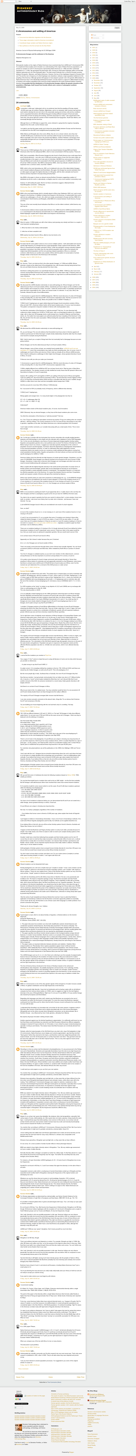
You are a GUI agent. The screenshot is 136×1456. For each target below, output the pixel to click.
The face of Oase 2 (99, 251)
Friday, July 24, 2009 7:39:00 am (30, 1347)
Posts (94, 35)
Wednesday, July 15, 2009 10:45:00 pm (32, 216)
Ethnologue (91, 1417)
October (96, 85)
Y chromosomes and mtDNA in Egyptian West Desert (102, 205)
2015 (94, 63)
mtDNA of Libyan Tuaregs (100, 144)
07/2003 (43, 1416)
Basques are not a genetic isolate (103, 224)
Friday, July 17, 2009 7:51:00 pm (30, 707)
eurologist (23, 106)
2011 (93, 73)
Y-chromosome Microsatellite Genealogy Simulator (66, 1441)
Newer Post (20, 1377)
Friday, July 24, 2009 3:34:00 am (30, 1231)
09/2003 (22, 1418)
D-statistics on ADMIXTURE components (101, 1402)
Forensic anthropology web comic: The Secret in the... (103, 254)
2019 (94, 52)
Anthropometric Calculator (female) (61, 1436)
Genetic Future (92, 1436)
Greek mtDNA (55, 1419)
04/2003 (27, 1416)
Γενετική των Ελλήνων (97, 1394)
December (97, 80)
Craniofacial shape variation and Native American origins (35, 43)
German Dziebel (25, 191)
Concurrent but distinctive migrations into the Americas (35, 37)
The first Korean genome (100, 117)
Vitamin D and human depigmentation (104, 172)
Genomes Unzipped (93, 1438)
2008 (94, 277)
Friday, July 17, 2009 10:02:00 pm (30, 769)
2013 (94, 68)
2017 (94, 58)
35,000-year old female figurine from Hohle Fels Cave (104, 169)
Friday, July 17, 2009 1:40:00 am (30, 567)
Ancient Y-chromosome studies (97, 1411)
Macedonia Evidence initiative (102, 135)
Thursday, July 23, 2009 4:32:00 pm (30, 1043)
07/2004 (43, 1419)
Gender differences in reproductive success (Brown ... (103, 212)
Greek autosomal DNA (57, 1421)
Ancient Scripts (92, 1413)
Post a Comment (23, 1369)
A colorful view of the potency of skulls (62, 1401)
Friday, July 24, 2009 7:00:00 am (30, 1320)
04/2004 (27, 1419)
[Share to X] (23, 95)
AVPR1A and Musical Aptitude (102, 147)
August (96, 90)
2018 (94, 55)
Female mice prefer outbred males (103, 137)
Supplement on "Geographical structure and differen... (102, 247)
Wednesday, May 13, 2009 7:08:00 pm (31, 187)
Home (51, 1377)
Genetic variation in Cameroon (102, 194)
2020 (94, 50)
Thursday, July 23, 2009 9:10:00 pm (30, 1110)
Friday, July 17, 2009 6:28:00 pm (30, 649)
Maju (21, 147)
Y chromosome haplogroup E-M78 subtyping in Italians (103, 179)
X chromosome (35, 97)
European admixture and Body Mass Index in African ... (104, 127)
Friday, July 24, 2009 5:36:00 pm (30, 1365)
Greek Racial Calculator (58, 1440)
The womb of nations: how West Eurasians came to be (67, 1396)
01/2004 (42, 1418)
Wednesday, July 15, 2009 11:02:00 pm (31, 237)
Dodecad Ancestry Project (98, 1400)
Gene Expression (93, 1434)
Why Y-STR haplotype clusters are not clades (64, 1412)
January (96, 274)
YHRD (89, 1424)
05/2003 (32, 1416)
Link (17, 90)
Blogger (71, 1452)
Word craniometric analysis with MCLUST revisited (66, 1399)
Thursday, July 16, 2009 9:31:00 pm (30, 431)
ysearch (90, 1426)
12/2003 (37, 1418)
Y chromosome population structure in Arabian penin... (103, 131)
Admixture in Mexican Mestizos (102, 166)
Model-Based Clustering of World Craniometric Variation (67, 1397)
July (95, 93)
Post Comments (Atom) (54, 1382)
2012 (94, 70)
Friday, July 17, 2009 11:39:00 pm (30, 858)
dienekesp (19, 1444)
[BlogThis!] (21, 95)
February (97, 271)
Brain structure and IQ (99, 108)
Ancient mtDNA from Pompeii (101, 111)
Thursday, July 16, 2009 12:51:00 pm (31, 278)
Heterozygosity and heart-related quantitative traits (103, 114)
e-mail (27, 1442)
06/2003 (37, 1416)
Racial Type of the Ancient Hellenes (61, 1414)
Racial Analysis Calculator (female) (61, 1432)
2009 (94, 78)
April (95, 266)
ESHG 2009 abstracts (99, 187)
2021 (94, 47)
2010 (94, 75)
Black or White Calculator (58, 1438)
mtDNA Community (93, 1422)
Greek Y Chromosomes (58, 1417)
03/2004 (22, 1419)
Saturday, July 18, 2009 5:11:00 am (30, 908)
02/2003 (17, 1416)
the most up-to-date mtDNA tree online (45, 523)
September (97, 88)
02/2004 (17, 1419)
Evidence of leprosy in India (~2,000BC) (101, 121)
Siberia (28, 97)
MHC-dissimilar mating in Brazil (102, 124)
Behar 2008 (71, 775)
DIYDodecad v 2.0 (56, 1429)
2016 (94, 60)
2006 (94, 282)
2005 (94, 285)
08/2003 (17, 1418)
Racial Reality (92, 1445)
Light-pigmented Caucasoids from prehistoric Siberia (103, 175)
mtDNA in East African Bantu (101, 209)
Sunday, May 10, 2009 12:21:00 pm (30, 143)
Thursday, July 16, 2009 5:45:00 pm (30, 322)
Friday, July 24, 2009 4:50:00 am (30, 1278)
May (95, 98)
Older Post (80, 1377)
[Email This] (20, 95)
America (22, 97)
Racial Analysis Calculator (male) (60, 1430)
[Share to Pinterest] (27, 95)
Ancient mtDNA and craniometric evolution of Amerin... (102, 105)
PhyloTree (48, 655)
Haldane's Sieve (92, 1441)
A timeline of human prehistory (60, 1394)
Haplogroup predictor (94, 1419)
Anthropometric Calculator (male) (61, 1434)
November (97, 83)
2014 (94, 65)
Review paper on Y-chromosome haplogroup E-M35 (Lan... (103, 141)
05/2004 (32, 1419)
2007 (94, 280)
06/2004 (37, 1419)
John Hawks (91, 1443)
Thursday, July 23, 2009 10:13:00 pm (31, 1190)
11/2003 (32, 1418)
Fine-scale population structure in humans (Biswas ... (103, 162)
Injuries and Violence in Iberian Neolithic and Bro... (102, 184)
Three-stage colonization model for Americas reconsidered (36, 40)
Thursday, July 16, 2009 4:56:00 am (30, 257)
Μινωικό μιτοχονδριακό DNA (97, 1396)
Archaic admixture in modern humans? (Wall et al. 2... (101, 216)
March (96, 269)
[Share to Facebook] (25, 95)
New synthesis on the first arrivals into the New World (35, 45)
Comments (95, 38)
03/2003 (22, 1416)
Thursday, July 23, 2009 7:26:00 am (30, 977)
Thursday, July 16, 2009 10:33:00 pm (31, 485)
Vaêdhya (90, 1447)
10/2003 (27, 1418)
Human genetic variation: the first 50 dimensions (65, 1403)
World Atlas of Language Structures (98, 1415)
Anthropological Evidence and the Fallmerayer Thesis (66, 1416)
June (95, 95)
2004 (94, 287)
